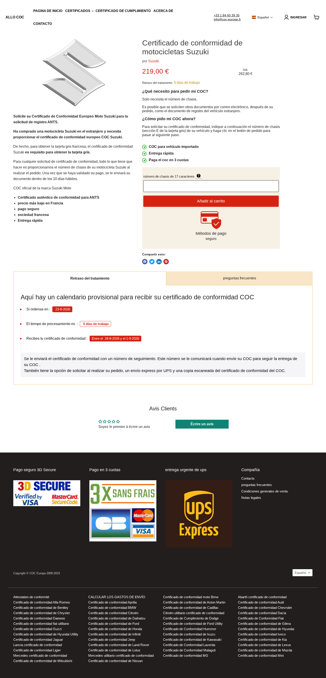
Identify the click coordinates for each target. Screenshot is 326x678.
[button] (262, 17)
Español (300, 572)
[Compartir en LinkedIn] (159, 261)
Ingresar (298, 17)
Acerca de (163, 11)
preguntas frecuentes (239, 278)
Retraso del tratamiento (90, 278)
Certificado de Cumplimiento (123, 11)
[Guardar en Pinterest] (166, 261)
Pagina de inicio (48, 11)
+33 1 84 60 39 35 (227, 15)
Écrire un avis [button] (202, 424)
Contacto (42, 23)
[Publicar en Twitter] (152, 261)
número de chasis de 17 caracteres (191, 176)
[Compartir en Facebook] (144, 261)
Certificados (78, 11)
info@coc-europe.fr (227, 19)
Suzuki (153, 61)
